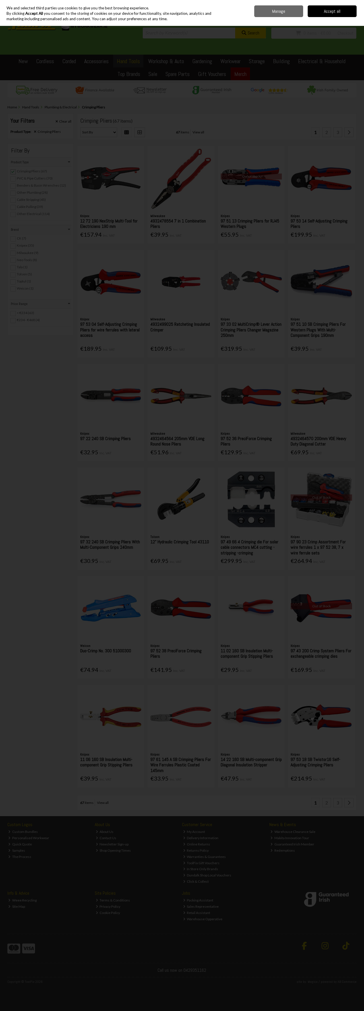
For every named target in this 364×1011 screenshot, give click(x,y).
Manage (278, 11)
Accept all (332, 11)
